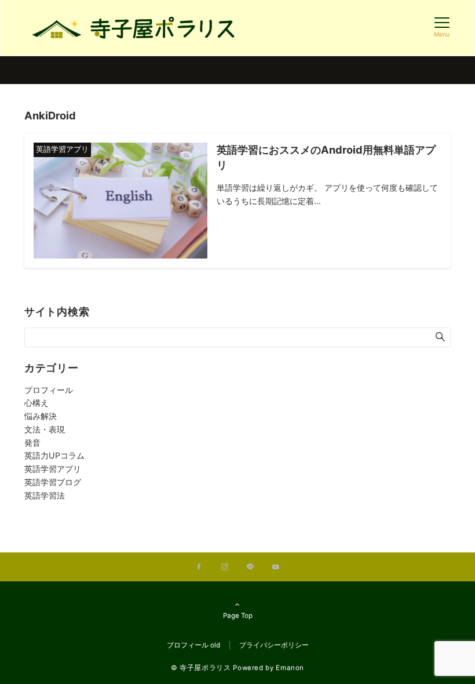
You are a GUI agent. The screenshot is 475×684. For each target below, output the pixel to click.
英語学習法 (44, 495)
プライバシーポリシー (274, 645)
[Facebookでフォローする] (199, 567)
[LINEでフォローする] (250, 567)
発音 (32, 442)
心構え (36, 403)
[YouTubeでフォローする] (275, 567)
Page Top (238, 616)
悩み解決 (40, 416)
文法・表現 (44, 429)
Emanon (290, 668)
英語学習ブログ (52, 482)
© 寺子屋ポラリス (201, 668)
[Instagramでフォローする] (224, 567)
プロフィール (48, 390)
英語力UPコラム (54, 455)
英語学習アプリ (52, 469)
